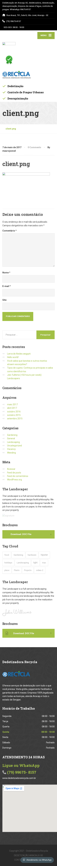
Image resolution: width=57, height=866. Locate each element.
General (11, 438)
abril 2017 (12, 408)
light (35, 562)
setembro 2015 (14, 418)
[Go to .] (4, 128)
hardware (32, 555)
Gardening (12, 435)
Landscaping (13, 442)
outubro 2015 (14, 415)
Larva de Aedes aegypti (19, 353)
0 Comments (34, 147)
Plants (16, 570)
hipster (44, 554)
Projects (28, 570)
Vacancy (11, 449)
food (6, 555)
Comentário (9, 230)
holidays (8, 562)
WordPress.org (14, 479)
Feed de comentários (17, 476)
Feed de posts (14, 472)
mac (44, 562)
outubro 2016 (14, 411)
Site (4, 300)
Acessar (11, 469)
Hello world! (13, 357)
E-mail (6, 286)
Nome (6, 272)
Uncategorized (14, 445)
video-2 (39, 570)
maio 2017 (12, 404)
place (6, 570)
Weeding (11, 452)
